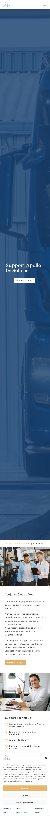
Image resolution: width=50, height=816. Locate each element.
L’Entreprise (19, 543)
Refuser (25, 795)
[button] (46, 758)
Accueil (8, 543)
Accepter (25, 788)
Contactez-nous (24, 280)
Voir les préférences (25, 802)
